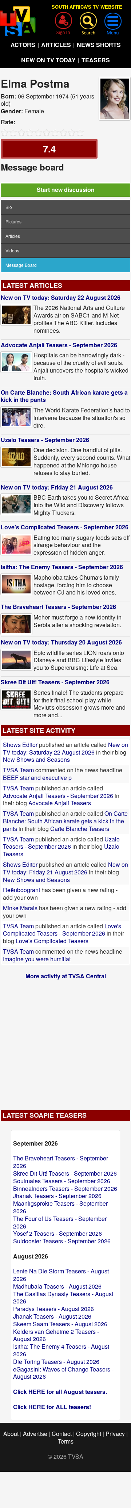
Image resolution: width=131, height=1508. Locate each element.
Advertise (35, 1433)
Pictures (13, 221)
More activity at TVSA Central (65, 976)
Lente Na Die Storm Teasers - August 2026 (61, 1275)
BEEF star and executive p (37, 777)
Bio (8, 207)
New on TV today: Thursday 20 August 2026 (61, 642)
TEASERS (96, 60)
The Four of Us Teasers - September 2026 (60, 1222)
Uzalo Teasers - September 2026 (45, 440)
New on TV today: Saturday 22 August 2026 (60, 297)
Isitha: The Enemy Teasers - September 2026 (62, 567)
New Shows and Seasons (36, 759)
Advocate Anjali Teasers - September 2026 (59, 345)
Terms (66, 1441)
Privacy (115, 1433)
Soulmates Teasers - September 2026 (61, 1181)
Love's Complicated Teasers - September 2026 (64, 527)
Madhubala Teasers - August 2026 (57, 1286)
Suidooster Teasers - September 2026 (62, 1241)
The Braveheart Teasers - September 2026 (58, 606)
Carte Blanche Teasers (79, 828)
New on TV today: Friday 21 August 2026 (57, 487)
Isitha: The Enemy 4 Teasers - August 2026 (61, 1350)
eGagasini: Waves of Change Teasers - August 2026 (63, 1373)
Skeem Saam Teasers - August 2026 (60, 1324)
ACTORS (23, 45)
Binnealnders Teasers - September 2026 (65, 1188)
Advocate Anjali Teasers (59, 803)
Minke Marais (20, 908)
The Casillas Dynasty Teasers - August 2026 (63, 1298)
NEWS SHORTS (99, 45)
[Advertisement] (65, 1041)
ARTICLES (56, 45)
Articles (12, 236)
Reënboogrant (21, 890)
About (11, 1433)
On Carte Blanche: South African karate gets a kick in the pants (64, 396)
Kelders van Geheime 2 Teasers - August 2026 (56, 1335)
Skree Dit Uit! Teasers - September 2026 (55, 682)
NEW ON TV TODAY (48, 60)
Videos (12, 250)
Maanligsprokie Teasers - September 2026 (60, 1207)
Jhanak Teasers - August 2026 (52, 1316)
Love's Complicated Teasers (52, 941)
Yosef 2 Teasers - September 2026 (57, 1233)
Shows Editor (20, 744)
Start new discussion (66, 189)
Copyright (88, 1433)
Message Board (21, 265)
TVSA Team (18, 770)
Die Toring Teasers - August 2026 (56, 1361)
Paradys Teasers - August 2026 (53, 1309)
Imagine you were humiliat (37, 959)
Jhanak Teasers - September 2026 (57, 1196)
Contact (62, 1433)
